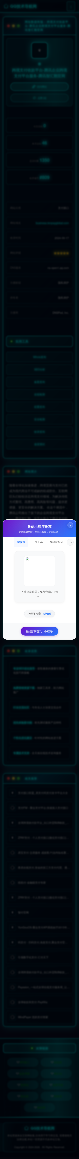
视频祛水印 (56, 542)
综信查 (21, 542)
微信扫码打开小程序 (39, 631)
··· (70, 542)
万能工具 (37, 542)
